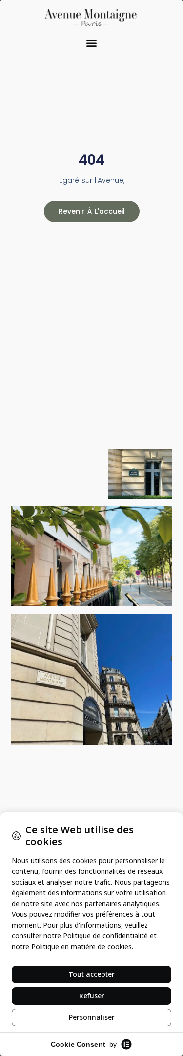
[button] (91, 43)
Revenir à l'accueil (92, 211)
